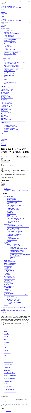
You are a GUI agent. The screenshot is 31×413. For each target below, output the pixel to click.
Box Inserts (3, 86)
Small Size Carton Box (9, 125)
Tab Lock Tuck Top (9, 35)
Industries (3, 14)
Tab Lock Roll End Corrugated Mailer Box (15, 62)
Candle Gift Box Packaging (17, 250)
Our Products (7, 189)
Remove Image (5, 161)
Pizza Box (6, 72)
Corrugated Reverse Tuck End (11, 66)
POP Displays (4, 95)
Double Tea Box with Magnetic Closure (20, 254)
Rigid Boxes (4, 79)
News (2, 16)
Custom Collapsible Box (16, 253)
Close (2, 184)
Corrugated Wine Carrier (10, 73)
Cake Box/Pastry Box (6, 103)
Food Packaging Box (6, 109)
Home (2, 9)
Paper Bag (3, 115)
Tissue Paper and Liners (7, 98)
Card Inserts (4, 100)
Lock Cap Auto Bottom (10, 42)
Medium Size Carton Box (10, 126)
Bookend (6, 43)
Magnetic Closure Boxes (10, 82)
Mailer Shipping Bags (6, 90)
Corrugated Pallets (5, 106)
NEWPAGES (8, 411)
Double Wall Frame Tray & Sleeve (12, 51)
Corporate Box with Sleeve (17, 251)
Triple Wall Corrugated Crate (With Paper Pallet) (13, 121)
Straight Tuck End (8, 30)
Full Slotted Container (9, 71)
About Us (3, 10)
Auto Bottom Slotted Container (11, 65)
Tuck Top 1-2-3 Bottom (10, 63)
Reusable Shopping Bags (7, 89)
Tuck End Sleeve (8, 46)
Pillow (5, 48)
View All (6, 55)
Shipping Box (4, 116)
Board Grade (4, 13)
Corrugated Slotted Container (11, 60)
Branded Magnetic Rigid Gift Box (18, 248)
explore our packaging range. (8, 6)
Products (3, 12)
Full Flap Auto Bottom (9, 41)
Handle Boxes (4, 111)
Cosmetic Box (4, 108)
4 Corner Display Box (9, 49)
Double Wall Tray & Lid (10, 54)
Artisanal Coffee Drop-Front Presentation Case (17, 246)
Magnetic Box (4, 113)
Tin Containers (4, 93)
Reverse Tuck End (8, 32)
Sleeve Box (3, 118)
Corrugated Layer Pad (6, 105)
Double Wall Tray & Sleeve (11, 52)
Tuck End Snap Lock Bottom (11, 33)
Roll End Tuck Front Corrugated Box (13, 68)
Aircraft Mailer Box (6, 102)
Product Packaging (5, 28)
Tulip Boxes (7, 45)
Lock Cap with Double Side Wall (12, 38)
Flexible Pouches (5, 92)
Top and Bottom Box (6, 119)
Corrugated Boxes (5, 58)
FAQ (2, 17)
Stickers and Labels (5, 96)
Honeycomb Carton (6, 112)
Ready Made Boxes (6, 122)
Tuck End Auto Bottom (10, 39)
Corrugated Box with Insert (11, 69)
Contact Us (3, 19)
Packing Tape (4, 99)
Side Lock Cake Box (9, 36)
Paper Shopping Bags (6, 87)
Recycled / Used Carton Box (11, 129)
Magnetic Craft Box (15, 256)
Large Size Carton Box (9, 128)
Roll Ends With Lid (9, 75)
